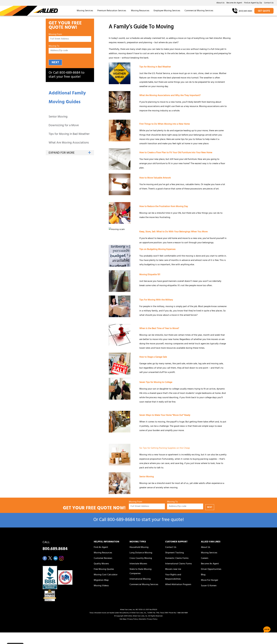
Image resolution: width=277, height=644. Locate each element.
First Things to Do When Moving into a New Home (164, 124)
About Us (220, 3)
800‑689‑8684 (69, 73)
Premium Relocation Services (112, 11)
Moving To (54, 46)
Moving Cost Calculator (105, 575)
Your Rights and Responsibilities (173, 577)
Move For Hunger (209, 580)
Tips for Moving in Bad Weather (69, 134)
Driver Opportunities (211, 569)
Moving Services (85, 11)
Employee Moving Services (167, 11)
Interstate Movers (138, 564)
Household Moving (139, 547)
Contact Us (269, 3)
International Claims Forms (178, 564)
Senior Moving (58, 117)
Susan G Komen (209, 586)
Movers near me (173, 569)
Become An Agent (234, 3)
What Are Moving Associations (69, 143)
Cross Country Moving (141, 558)
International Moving (140, 579)
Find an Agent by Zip (253, 3)
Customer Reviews (103, 558)
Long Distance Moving (141, 553)
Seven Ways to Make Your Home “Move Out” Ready (164, 415)
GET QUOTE (264, 11)
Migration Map (101, 580)
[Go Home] (29, 11)
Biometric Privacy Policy (148, 619)
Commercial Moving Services (199, 11)
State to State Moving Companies (140, 571)
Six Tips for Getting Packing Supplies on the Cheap (164, 448)
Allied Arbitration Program (178, 585)
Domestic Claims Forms (177, 558)
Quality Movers (101, 564)
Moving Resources (140, 11)
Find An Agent (101, 547)
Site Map (123, 619)
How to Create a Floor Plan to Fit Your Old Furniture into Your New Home (175, 153)
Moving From (55, 34)
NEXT (55, 62)
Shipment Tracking (174, 553)
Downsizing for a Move (64, 125)
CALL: (55, 546)
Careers (204, 558)
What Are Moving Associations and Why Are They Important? (170, 95)
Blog (203, 575)
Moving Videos (101, 586)
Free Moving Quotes (104, 569)
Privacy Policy (132, 619)
